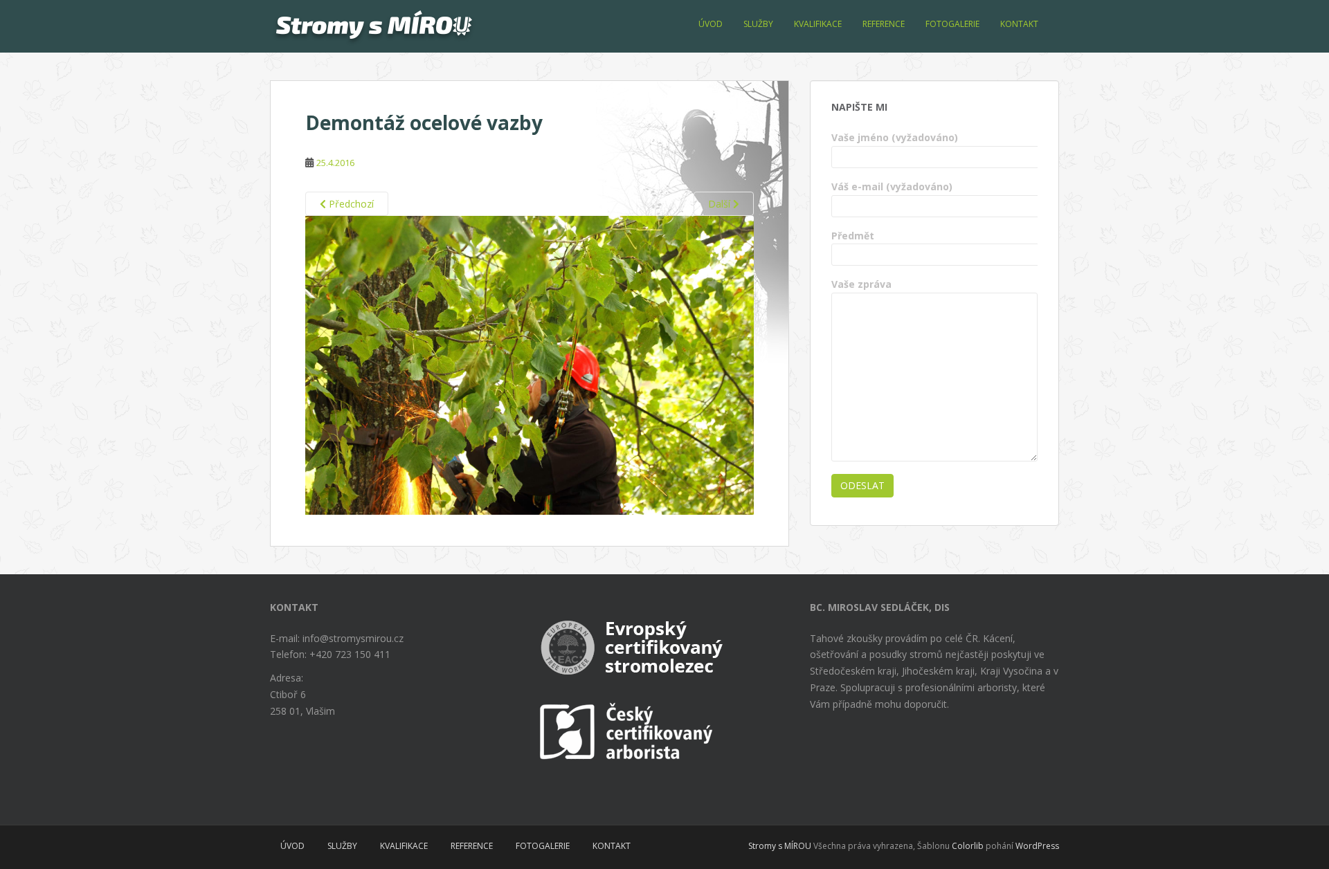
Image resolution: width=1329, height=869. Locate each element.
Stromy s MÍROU (779, 846)
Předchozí (350, 203)
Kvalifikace (818, 24)
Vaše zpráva (861, 284)
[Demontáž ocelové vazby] (529, 364)
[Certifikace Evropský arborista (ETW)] (636, 643)
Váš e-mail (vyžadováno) (891, 186)
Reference (883, 24)
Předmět (852, 235)
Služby (758, 24)
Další (720, 203)
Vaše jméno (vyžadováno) (894, 137)
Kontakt (1019, 24)
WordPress (1037, 846)
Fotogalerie (952, 24)
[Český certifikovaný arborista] (630, 731)
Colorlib (968, 846)
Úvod (710, 24)
